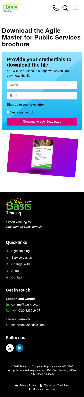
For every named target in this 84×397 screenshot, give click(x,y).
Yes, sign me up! (21, 112)
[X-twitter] (10, 348)
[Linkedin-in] (19, 348)
